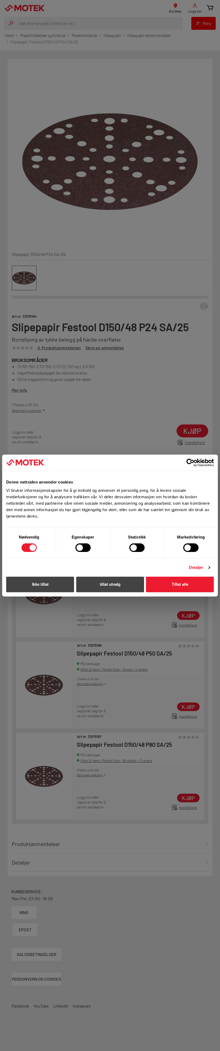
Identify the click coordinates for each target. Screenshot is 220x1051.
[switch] (83, 547)
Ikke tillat (40, 584)
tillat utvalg (110, 584)
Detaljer (196, 567)
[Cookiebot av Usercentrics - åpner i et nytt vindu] (190, 463)
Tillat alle (180, 584)
